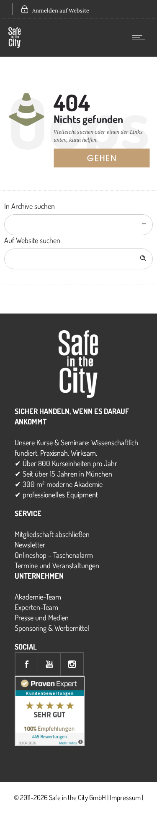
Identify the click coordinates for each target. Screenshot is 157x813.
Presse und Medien (42, 617)
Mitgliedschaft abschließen (52, 534)
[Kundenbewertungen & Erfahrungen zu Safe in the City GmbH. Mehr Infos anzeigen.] (50, 743)
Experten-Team (36, 607)
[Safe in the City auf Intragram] (72, 664)
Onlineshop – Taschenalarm (54, 555)
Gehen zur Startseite (110, 160)
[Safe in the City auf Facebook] (26, 664)
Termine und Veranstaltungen (57, 565)
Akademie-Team (38, 596)
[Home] (14, 45)
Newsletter (30, 544)
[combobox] (78, 224)
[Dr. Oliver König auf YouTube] (49, 664)
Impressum (125, 797)
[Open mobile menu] (140, 37)
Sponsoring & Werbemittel (52, 627)
